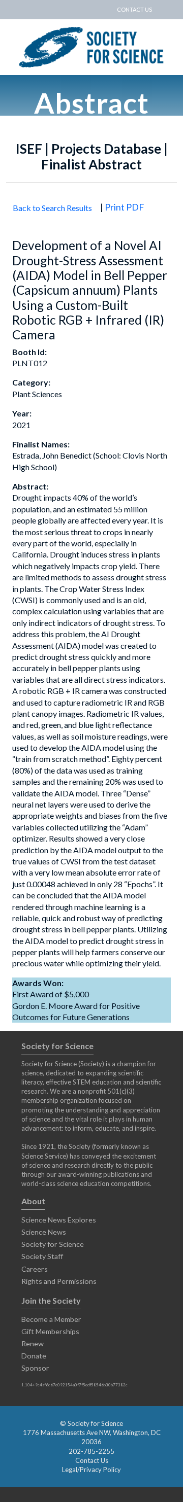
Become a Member (51, 1319)
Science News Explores (58, 1219)
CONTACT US (134, 9)
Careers (34, 1269)
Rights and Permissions (59, 1281)
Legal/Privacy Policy (91, 1469)
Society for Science (52, 1244)
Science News (43, 1232)
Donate (33, 1355)
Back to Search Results (52, 208)
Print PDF (124, 207)
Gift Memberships (50, 1331)
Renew (32, 1343)
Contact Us (91, 1460)
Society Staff (42, 1256)
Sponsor (35, 1368)
